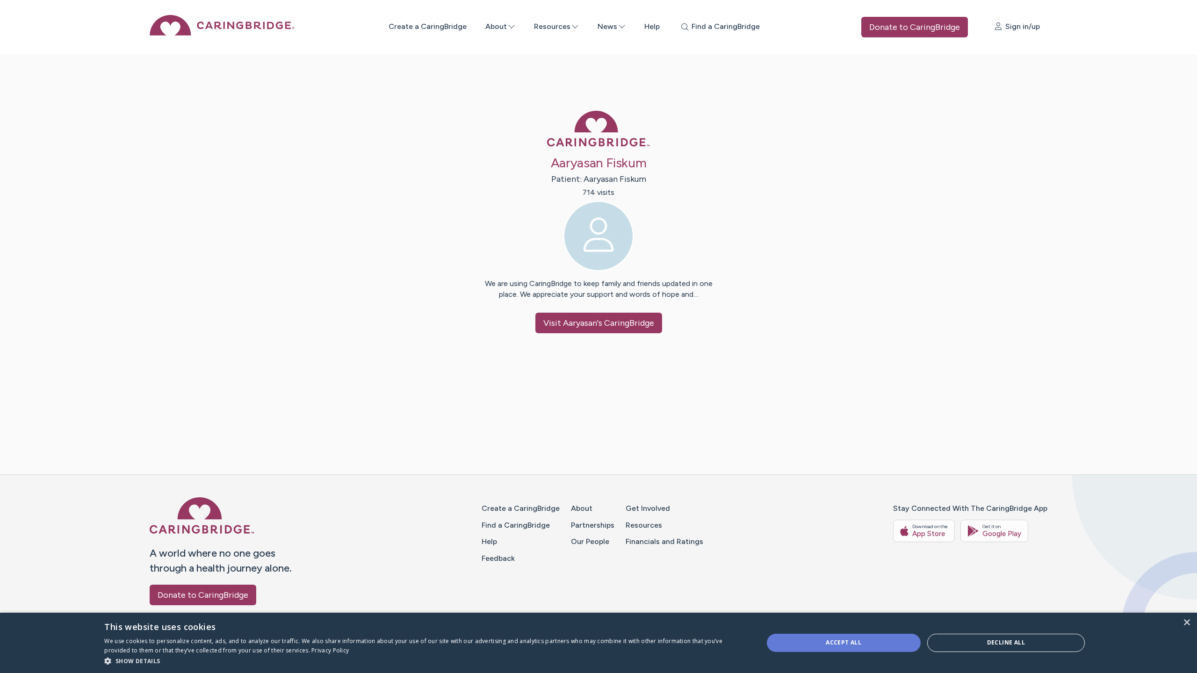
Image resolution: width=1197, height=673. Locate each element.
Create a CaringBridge (428, 26)
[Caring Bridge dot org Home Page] (222, 33)
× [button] (1186, 622)
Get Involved (648, 508)
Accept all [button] (843, 642)
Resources (552, 26)
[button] (423, 660)
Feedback (498, 558)
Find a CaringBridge (516, 525)
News (607, 26)
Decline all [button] (1006, 642)
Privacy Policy (330, 650)
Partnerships (592, 525)
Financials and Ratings (664, 541)
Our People (590, 541)
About (496, 26)
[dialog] (598, 643)
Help (652, 26)
